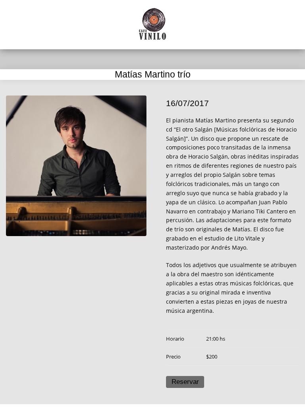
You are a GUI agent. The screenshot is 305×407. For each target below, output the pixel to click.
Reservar (185, 382)
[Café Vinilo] (152, 24)
